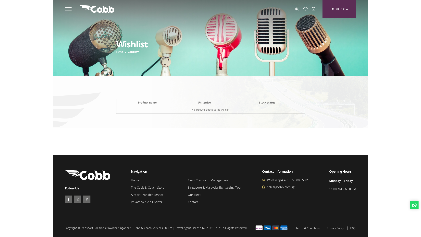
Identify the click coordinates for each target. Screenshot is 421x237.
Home (120, 52)
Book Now (339, 9)
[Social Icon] (68, 199)
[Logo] (97, 9)
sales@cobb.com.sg (281, 187)
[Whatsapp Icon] (414, 205)
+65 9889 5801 (298, 180)
